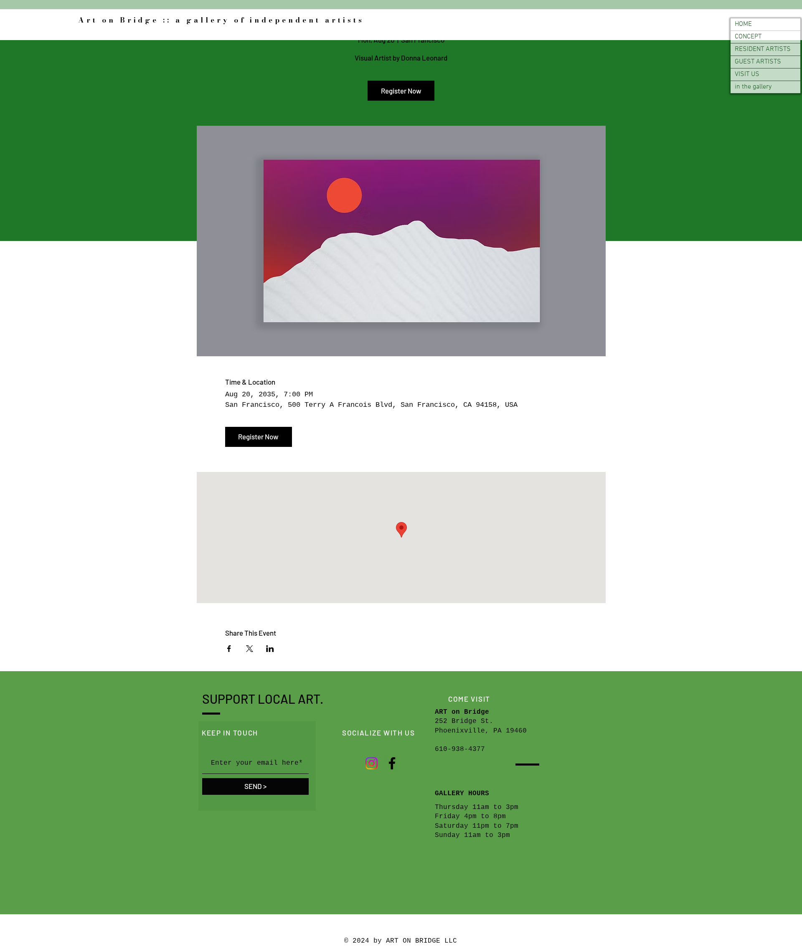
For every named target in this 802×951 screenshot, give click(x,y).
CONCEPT (748, 37)
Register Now (401, 90)
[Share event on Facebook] (229, 648)
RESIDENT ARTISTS (763, 49)
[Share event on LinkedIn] (270, 648)
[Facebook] (392, 763)
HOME (743, 24)
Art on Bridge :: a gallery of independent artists (221, 20)
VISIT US (747, 74)
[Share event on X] (250, 648)
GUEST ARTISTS (758, 62)
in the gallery (753, 87)
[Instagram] (371, 763)
